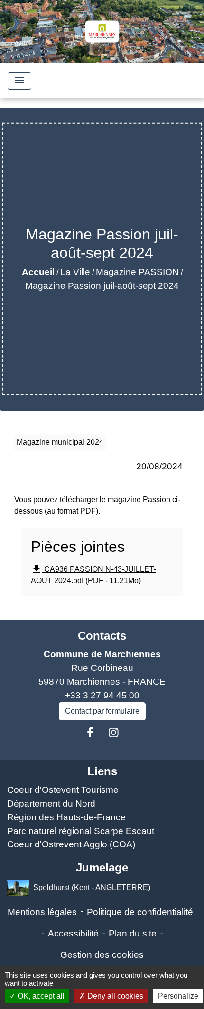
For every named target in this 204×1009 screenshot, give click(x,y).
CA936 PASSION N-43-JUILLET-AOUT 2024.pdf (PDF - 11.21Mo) (93, 574)
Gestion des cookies (102, 955)
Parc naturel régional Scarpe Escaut (80, 831)
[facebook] (90, 733)
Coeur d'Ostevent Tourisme (63, 790)
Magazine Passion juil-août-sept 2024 (102, 286)
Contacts (102, 635)
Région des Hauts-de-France (66, 817)
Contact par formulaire (102, 711)
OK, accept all (40, 996)
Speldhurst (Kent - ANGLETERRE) (91, 887)
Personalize (178, 996)
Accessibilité (73, 933)
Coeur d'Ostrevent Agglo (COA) (71, 844)
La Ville (75, 272)
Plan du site (133, 933)
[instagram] (113, 733)
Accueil (38, 272)
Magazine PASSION (137, 272)
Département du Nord (51, 803)
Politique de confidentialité (140, 912)
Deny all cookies (114, 996)
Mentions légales (42, 912)
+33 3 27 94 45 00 (102, 695)
